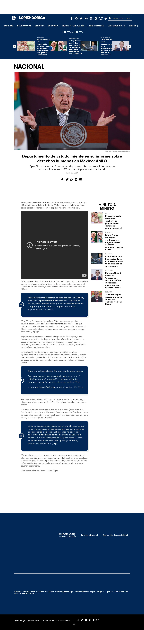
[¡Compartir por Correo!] (80, 179)
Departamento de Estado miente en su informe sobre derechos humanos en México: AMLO (72, 158)
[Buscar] (141, 26)
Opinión (132, 26)
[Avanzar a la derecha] (138, 26)
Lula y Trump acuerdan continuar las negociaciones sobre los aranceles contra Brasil (76, 47)
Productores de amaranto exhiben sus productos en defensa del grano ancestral (43, 47)
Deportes (39, 26)
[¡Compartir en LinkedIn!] (76, 179)
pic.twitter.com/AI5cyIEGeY (66, 382)
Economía (53, 26)
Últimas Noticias (121, 592)
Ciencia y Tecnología (73, 26)
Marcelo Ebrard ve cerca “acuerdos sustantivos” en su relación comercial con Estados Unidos (113, 280)
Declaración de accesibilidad (115, 535)
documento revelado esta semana (63, 284)
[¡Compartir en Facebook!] (62, 179)
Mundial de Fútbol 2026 (24, 593)
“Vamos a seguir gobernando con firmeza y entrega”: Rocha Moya (113, 299)
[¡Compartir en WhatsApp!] (71, 179)
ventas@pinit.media (67, 536)
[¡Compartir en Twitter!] (67, 179)
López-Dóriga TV (116, 26)
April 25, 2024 (76, 387)
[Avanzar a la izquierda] (14, 46)
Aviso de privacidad (89, 535)
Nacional (8, 26)
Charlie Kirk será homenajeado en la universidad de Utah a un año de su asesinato (107, 47)
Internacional (24, 26)
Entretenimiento (96, 26)
